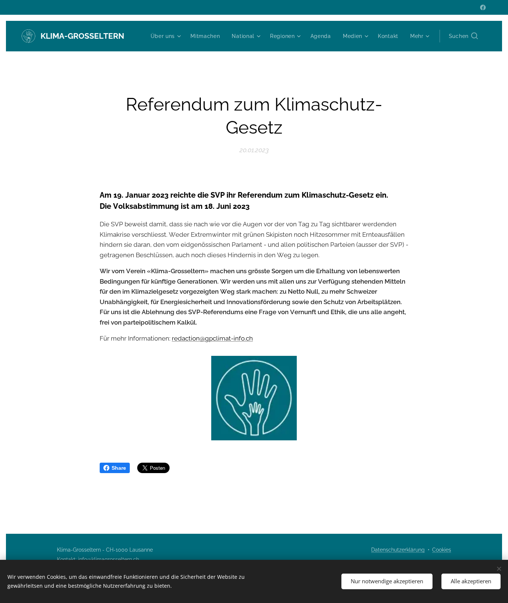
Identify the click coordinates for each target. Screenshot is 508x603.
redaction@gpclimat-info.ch (212, 338)
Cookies (441, 550)
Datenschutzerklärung (398, 550)
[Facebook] (483, 7)
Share (119, 468)
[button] (463, 36)
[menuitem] (167, 36)
